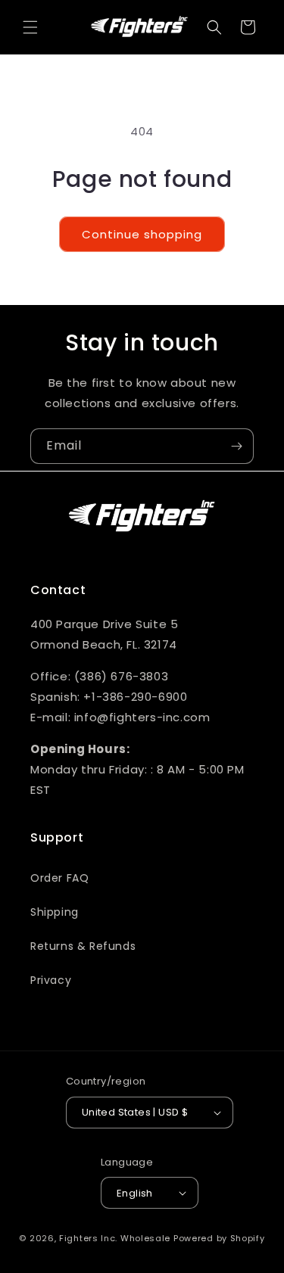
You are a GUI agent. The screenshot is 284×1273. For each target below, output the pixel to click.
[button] (30, 27)
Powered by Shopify (219, 1238)
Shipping (54, 912)
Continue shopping (142, 234)
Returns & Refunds (83, 946)
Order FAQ (59, 877)
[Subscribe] (236, 446)
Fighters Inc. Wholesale (114, 1238)
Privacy (50, 980)
